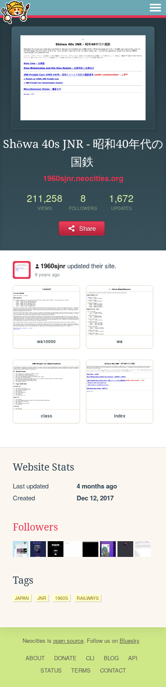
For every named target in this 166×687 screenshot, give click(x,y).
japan (22, 598)
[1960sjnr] (21, 270)
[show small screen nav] (155, 7)
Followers (35, 527)
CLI (90, 658)
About (35, 658)
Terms (81, 670)
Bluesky (130, 640)
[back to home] (15, 11)
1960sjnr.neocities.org (83, 178)
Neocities (34, 640)
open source (68, 640)
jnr (41, 598)
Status (51, 670)
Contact (113, 670)
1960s (61, 598)
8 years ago (47, 274)
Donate (65, 658)
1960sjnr (53, 265)
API (132, 658)
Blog (111, 658)
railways (88, 598)
